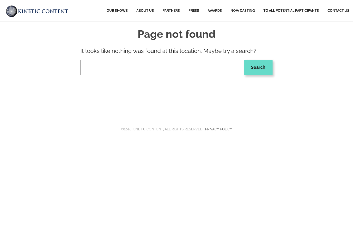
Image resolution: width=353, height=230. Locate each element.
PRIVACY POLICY (218, 129)
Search (258, 67)
